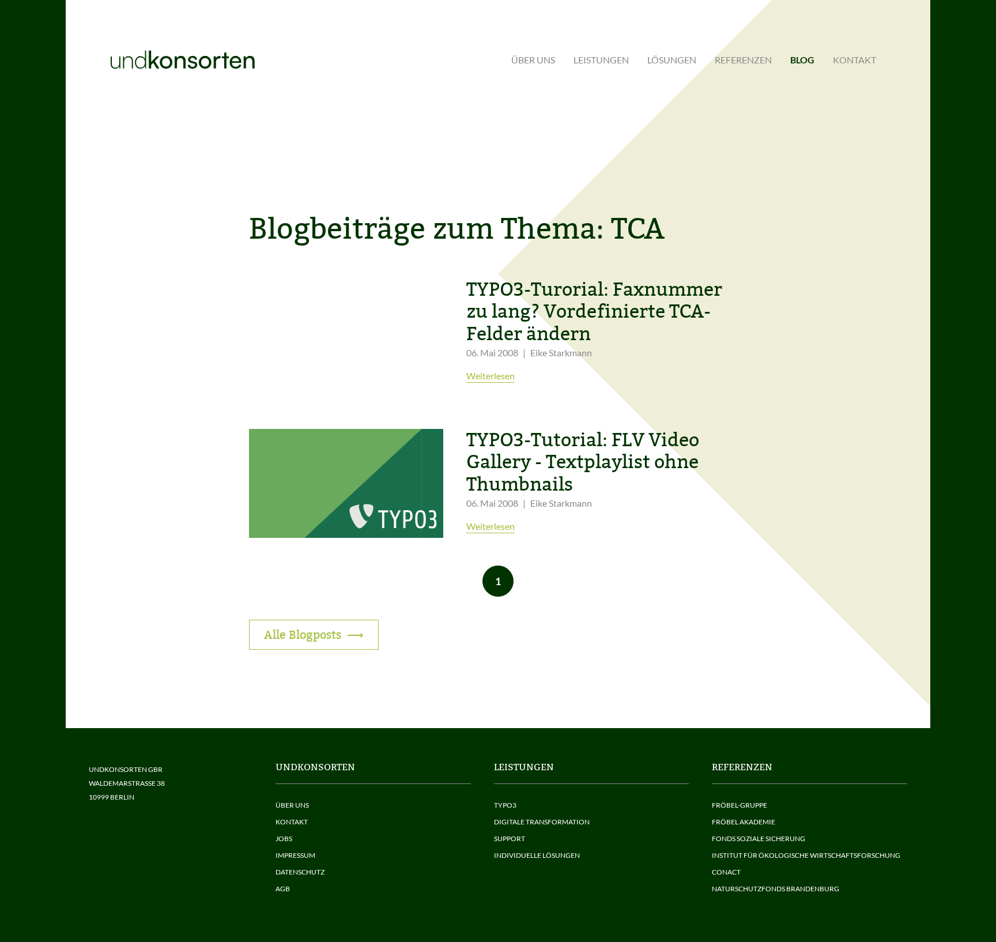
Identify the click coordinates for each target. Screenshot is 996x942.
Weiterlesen (490, 375)
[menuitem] (533, 60)
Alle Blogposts (302, 635)
